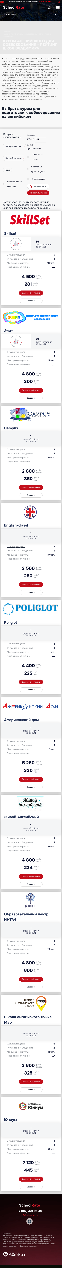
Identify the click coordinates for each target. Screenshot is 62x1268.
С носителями (38, 179)
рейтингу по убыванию (36, 202)
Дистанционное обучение (14, 184)
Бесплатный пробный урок (38, 169)
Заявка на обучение (31, 293)
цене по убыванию (44, 204)
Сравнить (31, 301)
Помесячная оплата (37, 157)
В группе (8, 134)
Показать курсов (38, 193)
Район (7, 170)
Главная (6, 31)
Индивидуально (12, 137)
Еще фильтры (40, 186)
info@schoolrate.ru (30, 1215)
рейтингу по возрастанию (18, 204)
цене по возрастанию (15, 208)
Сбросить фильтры (39, 208)
